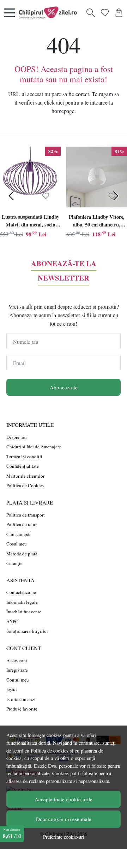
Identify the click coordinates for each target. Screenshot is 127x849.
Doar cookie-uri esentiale (63, 819)
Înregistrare (17, 670)
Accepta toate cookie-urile (63, 799)
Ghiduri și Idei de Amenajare (33, 446)
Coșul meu (16, 544)
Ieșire (11, 689)
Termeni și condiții (24, 456)
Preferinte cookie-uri (63, 836)
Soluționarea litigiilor (27, 631)
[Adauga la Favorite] (45, 196)
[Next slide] (115, 195)
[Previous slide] (11, 195)
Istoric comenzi (21, 699)
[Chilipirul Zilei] (50, 12)
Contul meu (17, 680)
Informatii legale (22, 602)
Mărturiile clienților (25, 476)
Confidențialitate (22, 466)
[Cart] (119, 12)
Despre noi (16, 437)
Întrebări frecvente (23, 611)
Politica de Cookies (25, 485)
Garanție (14, 563)
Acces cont (16, 660)
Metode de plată (21, 553)
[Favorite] (105, 12)
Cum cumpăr (18, 534)
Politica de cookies (49, 750)
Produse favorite (21, 709)
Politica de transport (25, 515)
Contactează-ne (21, 592)
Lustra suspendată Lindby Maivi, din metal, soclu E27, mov (30, 221)
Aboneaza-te (64, 387)
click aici (54, 102)
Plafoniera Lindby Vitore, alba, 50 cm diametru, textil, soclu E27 (97, 221)
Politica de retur (21, 524)
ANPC (12, 621)
